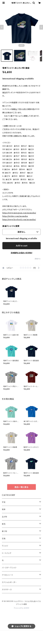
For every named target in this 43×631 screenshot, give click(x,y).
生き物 (4, 517)
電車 (3, 509)
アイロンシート (7, 575)
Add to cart (21, 245)
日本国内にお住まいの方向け (21, 253)
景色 (3, 524)
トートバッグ (6, 553)
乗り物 (4, 531)
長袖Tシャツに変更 (10, 226)
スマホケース (7, 589)
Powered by (19, 608)
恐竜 (3, 538)
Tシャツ (5, 546)
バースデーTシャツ (9, 568)
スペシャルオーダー (9, 582)
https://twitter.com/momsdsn (15, 216)
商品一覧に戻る (21, 487)
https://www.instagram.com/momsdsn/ (19, 213)
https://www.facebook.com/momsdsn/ (19, 220)
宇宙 (3, 502)
